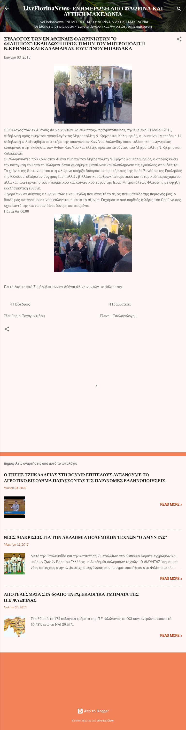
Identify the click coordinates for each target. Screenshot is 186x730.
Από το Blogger (96, 711)
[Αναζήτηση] (179, 9)
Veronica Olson (105, 720)
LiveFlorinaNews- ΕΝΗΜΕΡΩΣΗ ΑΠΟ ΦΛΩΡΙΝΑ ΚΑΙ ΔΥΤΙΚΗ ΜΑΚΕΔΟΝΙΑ (93, 10)
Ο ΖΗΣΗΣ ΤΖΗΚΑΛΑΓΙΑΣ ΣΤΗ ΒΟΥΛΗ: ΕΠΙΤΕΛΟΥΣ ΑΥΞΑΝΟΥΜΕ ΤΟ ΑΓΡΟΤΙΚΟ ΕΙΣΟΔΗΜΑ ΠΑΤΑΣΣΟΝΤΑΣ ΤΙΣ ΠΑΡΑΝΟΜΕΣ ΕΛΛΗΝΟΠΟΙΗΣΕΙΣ (84, 477)
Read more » (171, 504)
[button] (179, 40)
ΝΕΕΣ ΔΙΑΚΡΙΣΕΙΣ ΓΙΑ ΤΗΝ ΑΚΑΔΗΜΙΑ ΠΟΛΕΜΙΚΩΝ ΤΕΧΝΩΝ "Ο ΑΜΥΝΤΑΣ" (85, 537)
